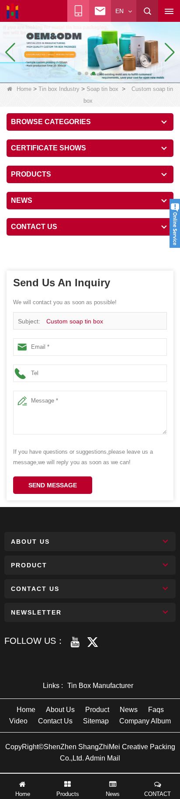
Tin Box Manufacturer (100, 685)
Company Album (145, 721)
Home (24, 89)
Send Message (52, 485)
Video (18, 721)
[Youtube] (75, 642)
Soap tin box (102, 89)
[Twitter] (92, 642)
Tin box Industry (59, 89)
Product (97, 709)
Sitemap (96, 721)
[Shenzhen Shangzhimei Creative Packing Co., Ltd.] (12, 11)
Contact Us (55, 721)
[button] (79, 73)
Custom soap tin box (74, 321)
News (129, 709)
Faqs (156, 709)
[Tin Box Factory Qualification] (90, 51)
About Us (60, 709)
